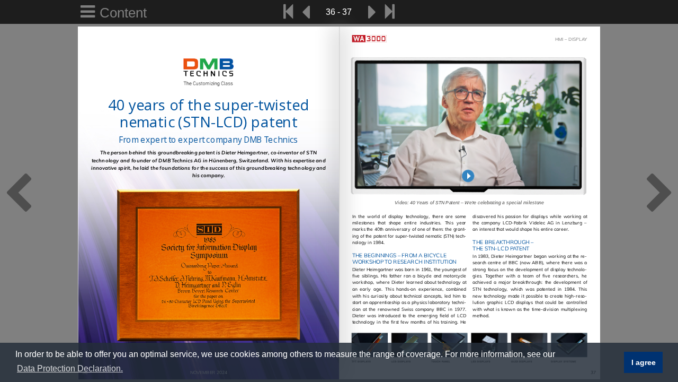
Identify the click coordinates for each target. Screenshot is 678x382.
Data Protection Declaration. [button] (70, 368)
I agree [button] (643, 362)
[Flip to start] (288, 12)
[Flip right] (372, 12)
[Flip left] (305, 12)
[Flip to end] (389, 12)
